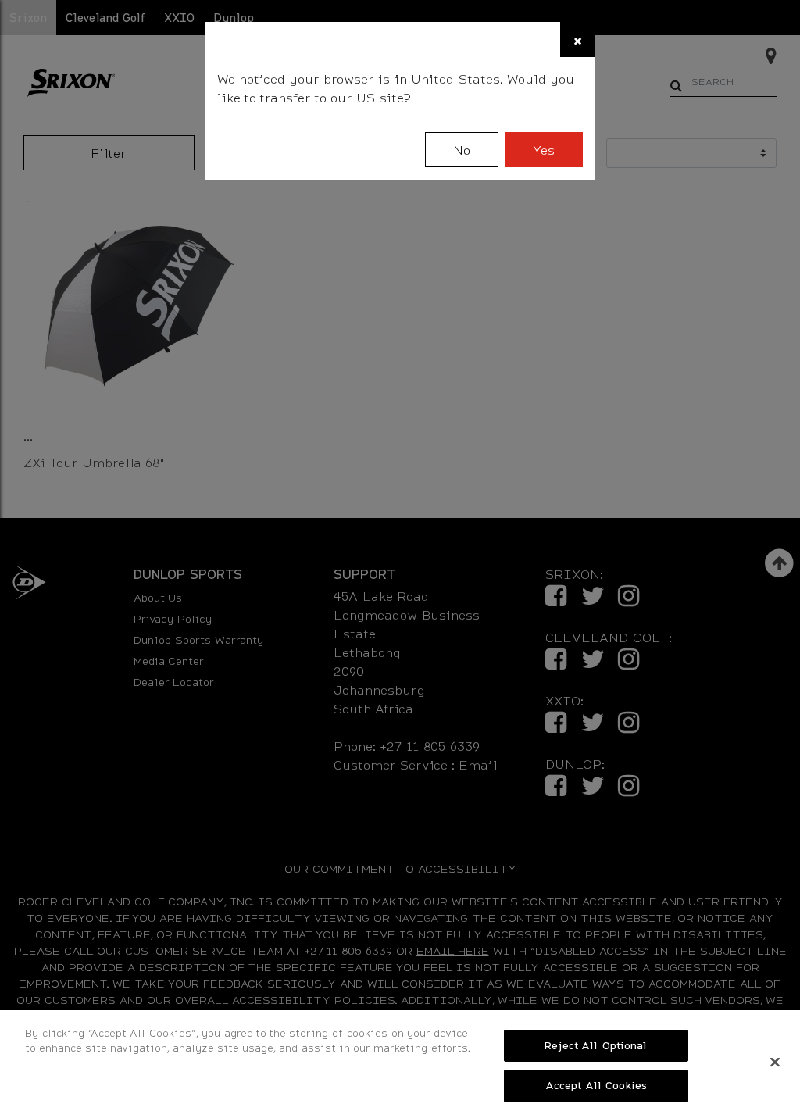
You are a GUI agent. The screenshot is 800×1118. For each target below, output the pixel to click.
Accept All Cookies (596, 1085)
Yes (544, 150)
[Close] (775, 1062)
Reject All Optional (596, 1045)
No (461, 150)
